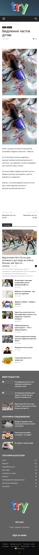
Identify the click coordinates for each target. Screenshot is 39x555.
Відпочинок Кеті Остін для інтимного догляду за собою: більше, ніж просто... (18, 260)
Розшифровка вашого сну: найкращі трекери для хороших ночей (24, 384)
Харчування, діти (15, 544)
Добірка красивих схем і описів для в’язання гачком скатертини (25, 424)
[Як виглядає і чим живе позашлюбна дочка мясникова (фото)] (7, 283)
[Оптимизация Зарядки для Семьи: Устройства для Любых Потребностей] (7, 395)
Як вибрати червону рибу (24, 443)
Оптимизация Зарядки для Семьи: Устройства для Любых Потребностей (25, 395)
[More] (24, 44)
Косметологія (25, 546)
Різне (10, 24)
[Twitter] (9, 44)
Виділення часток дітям (9, 216)
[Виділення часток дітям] (7, 350)
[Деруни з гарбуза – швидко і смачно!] (7, 304)
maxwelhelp (5, 266)
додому (4, 24)
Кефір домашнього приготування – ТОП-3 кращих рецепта (23, 328)
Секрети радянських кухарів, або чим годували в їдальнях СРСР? (25, 339)
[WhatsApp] (19, 44)
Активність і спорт (29, 544)
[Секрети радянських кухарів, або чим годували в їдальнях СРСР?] (7, 339)
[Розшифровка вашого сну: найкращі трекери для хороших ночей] (7, 384)
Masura (16, 24)
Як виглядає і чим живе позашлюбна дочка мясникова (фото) (23, 283)
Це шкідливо (15, 546)
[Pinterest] (14, 44)
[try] (19, 8)
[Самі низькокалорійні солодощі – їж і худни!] (7, 435)
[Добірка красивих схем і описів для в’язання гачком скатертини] (7, 424)
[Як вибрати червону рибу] (7, 445)
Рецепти (5, 544)
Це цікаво (5, 546)
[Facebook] (4, 44)
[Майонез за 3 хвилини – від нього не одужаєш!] (7, 294)
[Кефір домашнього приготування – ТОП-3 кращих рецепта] (7, 328)
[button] (3, 19)
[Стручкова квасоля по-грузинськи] (7, 360)
